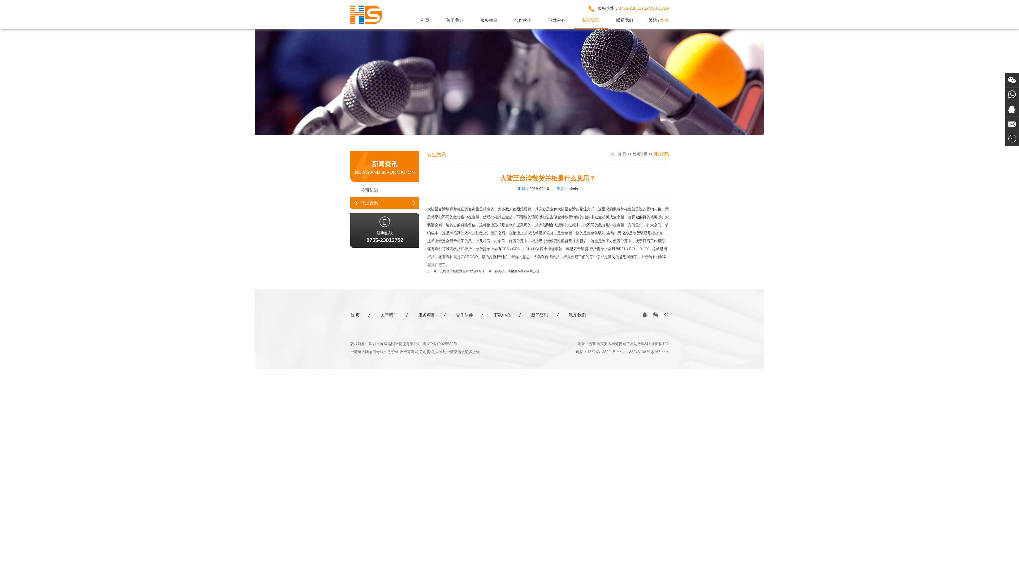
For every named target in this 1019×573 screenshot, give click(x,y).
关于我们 (454, 20)
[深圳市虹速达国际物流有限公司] (366, 23)
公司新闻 (369, 190)
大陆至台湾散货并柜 (444, 209)
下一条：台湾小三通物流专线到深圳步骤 (510, 271)
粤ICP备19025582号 (440, 344)
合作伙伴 (522, 20)
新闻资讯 (590, 20)
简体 (664, 20)
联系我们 (624, 20)
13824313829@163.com (648, 352)
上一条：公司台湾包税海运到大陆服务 (454, 271)
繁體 (653, 20)
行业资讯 (369, 203)
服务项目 (488, 20)
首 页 (424, 20)
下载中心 (556, 20)
